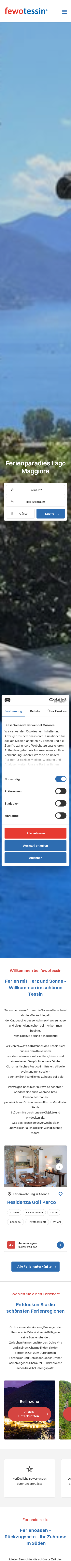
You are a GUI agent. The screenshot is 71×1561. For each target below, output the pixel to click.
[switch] (60, 791)
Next (59, 1169)
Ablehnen (35, 857)
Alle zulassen (35, 833)
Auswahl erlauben (35, 845)
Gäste (23, 513)
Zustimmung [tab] (13, 711)
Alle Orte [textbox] (36, 490)
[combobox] (35, 490)
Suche (50, 514)
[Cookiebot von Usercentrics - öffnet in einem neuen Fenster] (50, 700)
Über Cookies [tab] (57, 711)
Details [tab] (35, 711)
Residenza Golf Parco (31, 1202)
